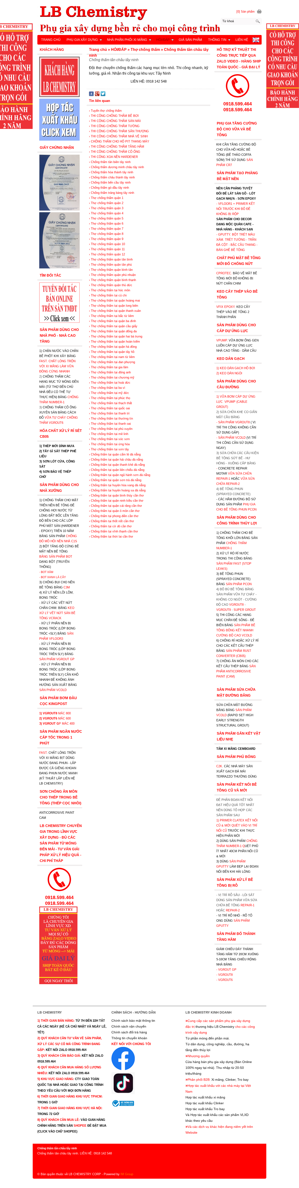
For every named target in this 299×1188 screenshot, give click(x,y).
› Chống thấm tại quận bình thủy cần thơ (116, 495)
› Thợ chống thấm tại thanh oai (110, 423)
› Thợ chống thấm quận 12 (107, 254)
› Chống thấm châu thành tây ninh (112, 177)
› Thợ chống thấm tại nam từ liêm (112, 357)
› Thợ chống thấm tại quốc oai (109, 408)
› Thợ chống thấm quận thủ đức (110, 285)
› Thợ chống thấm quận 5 (106, 218)
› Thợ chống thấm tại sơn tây (109, 449)
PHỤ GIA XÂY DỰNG (82, 40)
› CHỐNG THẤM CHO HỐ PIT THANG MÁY (119, 141)
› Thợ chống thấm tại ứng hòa (109, 444)
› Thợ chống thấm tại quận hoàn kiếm (114, 341)
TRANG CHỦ (51, 40)
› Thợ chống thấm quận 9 (106, 239)
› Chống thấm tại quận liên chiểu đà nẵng (116, 470)
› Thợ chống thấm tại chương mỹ (111, 377)
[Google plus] (97, 95)
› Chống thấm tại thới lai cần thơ (111, 536)
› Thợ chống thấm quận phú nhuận (112, 275)
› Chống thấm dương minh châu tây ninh (116, 167)
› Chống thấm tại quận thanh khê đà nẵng (117, 464)
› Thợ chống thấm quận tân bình (111, 259)
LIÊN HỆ (241, 40)
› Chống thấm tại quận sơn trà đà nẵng (115, 480)
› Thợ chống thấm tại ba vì (107, 387)
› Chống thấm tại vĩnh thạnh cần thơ (113, 531)
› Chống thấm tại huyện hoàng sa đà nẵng (117, 490)
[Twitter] (103, 95)
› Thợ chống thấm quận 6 (106, 223)
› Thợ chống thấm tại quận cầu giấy (113, 326)
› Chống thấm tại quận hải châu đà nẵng (116, 459)
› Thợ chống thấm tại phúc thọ (109, 398)
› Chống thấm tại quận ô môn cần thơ (114, 511)
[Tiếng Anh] (256, 41)
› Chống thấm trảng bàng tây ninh (111, 193)
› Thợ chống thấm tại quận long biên (113, 305)
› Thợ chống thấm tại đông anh (110, 372)
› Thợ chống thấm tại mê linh (108, 434)
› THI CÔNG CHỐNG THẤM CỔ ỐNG (114, 151)
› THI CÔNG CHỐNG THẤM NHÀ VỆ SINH (118, 136)
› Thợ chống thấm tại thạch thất (110, 403)
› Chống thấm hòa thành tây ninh (111, 172)
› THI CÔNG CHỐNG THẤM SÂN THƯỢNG (119, 131)
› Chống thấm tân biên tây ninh (110, 162)
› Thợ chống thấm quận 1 (106, 198)
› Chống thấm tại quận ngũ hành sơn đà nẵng (119, 475)
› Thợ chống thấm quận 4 (106, 213)
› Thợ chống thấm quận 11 (107, 249)
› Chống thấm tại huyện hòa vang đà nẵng (117, 485)
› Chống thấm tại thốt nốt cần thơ (111, 521)
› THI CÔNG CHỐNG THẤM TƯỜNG (114, 126)
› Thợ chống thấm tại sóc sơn (109, 439)
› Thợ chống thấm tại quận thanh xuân (115, 311)
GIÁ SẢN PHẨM (190, 40)
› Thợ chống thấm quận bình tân (111, 269)
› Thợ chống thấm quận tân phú (110, 264)
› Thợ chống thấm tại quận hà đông (113, 346)
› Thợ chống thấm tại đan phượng (112, 362)
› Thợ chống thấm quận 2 (106, 203)
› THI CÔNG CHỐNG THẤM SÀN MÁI (115, 121)
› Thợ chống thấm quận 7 (106, 228)
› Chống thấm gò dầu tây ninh (109, 187)
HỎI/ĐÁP (163, 40)
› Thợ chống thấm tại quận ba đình (112, 321)
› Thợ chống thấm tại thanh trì (109, 413)
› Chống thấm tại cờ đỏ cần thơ (110, 526)
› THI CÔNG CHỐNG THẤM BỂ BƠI (114, 116)
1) (218, 820)
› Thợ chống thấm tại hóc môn (109, 290)
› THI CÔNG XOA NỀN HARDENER (113, 157)
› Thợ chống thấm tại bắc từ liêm (111, 316)
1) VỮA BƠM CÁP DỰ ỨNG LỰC (235, 402)
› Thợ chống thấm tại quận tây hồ (111, 352)
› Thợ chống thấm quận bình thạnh (112, 280)
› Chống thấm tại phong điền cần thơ (114, 516)
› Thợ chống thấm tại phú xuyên (110, 429)
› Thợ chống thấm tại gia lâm (108, 367)
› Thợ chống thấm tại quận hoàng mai (114, 300)
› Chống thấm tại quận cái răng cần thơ (115, 505)
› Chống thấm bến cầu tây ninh (110, 182)
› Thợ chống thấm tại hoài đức (109, 382)
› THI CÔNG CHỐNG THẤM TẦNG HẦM (116, 146)
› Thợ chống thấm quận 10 (107, 244)
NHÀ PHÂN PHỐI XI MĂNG (127, 40)
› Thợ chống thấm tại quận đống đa (113, 331)
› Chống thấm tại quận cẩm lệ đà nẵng (115, 454)
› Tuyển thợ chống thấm (105, 110)
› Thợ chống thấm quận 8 (106, 234)
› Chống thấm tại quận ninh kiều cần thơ (116, 500)
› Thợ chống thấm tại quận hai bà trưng (115, 336)
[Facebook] (91, 95)
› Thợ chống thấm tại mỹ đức (109, 393)
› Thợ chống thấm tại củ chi (108, 295)
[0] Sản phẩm (245, 11)
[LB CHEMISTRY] (149, 20)
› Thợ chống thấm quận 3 (106, 208)
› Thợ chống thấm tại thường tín (111, 418)
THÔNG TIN (217, 40)
